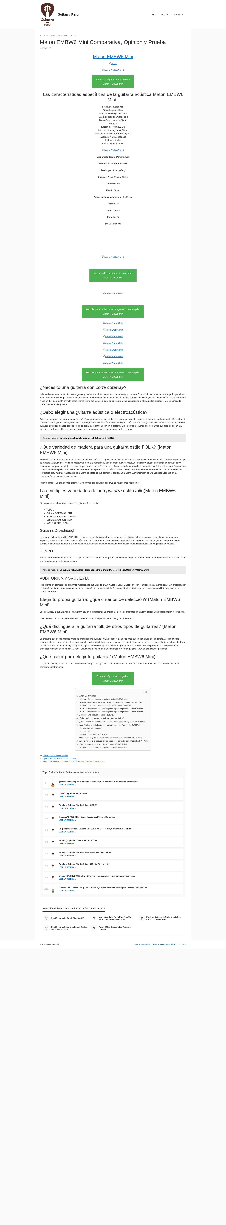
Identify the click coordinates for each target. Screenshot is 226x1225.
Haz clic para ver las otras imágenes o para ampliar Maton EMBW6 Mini (113, 709)
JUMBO (86, 731)
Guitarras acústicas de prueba (61, 35)
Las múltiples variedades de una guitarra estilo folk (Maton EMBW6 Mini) (109, 725)
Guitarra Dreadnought (92, 728)
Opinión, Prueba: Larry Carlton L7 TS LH (60, 758)
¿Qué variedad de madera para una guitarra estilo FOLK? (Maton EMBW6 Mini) (112, 721)
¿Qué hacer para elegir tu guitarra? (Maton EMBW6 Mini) (103, 744)
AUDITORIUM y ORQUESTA (95, 734)
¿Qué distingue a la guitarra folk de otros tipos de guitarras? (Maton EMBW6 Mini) (113, 741)
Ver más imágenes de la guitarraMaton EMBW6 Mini (113, 81)
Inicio (154, 14)
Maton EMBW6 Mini (113, 56)
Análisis (177, 14)
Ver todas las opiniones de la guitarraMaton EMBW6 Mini (113, 275)
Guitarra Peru (68, 14)
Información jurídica (142, 944)
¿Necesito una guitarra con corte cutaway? (97, 715)
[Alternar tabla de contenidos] (145, 692)
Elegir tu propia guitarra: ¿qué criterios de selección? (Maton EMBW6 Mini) (110, 737)
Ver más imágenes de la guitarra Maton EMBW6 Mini (105, 699)
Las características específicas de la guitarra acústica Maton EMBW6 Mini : (111, 702)
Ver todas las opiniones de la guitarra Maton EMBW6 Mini (107, 705)
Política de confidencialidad (164, 944)
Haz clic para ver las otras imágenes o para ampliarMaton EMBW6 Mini (113, 311)
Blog (163, 14)
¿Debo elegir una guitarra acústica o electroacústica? (101, 718)
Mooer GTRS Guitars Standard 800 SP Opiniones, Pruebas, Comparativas (73, 761)
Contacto (182, 944)
